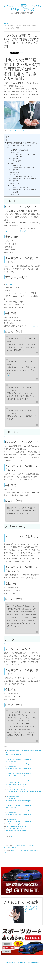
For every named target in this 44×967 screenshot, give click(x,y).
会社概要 (15, 159)
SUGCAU (12, 163)
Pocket (21, 52)
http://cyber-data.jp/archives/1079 (16, 789)
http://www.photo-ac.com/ (15, 130)
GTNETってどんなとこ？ (20, 150)
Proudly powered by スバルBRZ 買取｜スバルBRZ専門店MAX (22, 962)
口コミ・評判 (17, 161)
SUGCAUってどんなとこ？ (21, 165)
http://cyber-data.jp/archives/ (15, 787)
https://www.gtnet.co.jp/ (13, 754)
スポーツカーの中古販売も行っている (18, 231)
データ (12, 185)
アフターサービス (18, 156)
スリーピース (14, 174)
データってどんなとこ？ (20, 188)
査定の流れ (16, 152)
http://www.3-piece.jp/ (13, 782)
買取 (11, 836)
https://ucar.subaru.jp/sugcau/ (15, 775)
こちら (35, 326)
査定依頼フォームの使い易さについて (24, 154)
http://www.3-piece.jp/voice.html (16, 784)
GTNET (12, 148)
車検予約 (8, 284)
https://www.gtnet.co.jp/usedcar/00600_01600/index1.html (23, 750)
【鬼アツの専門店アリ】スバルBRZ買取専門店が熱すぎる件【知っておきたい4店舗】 (21, 144)
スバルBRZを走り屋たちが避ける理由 (31, 909)
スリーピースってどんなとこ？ (22, 176)
